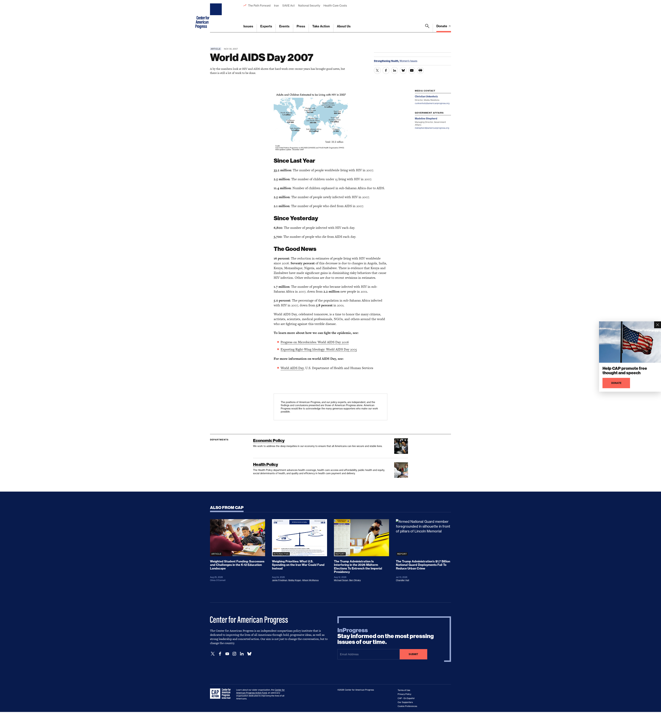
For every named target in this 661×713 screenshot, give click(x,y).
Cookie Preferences (407, 706)
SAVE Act (288, 5)
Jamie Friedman (279, 580)
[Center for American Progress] (216, 16)
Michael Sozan (341, 580)
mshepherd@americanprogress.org (432, 128)
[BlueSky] (249, 653)
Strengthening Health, (387, 61)
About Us (344, 26)
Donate (442, 26)
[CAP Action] (221, 694)
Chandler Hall (402, 580)
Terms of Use (404, 690)
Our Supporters (405, 702)
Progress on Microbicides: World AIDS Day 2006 (315, 342)
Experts (266, 26)
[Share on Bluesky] (403, 70)
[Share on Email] (411, 70)
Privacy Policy (404, 694)
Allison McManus (310, 580)
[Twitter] (213, 653)
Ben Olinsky (355, 580)
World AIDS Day (292, 368)
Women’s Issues (408, 60)
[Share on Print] (420, 70)
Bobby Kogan (294, 580)
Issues (248, 26)
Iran (276, 5)
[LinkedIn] (241, 653)
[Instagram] (234, 653)
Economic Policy (269, 440)
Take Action (321, 26)
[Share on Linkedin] (394, 70)
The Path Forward (259, 5)
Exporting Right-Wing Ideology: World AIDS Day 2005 (319, 349)
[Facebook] (220, 653)
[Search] (427, 28)
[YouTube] (227, 653)
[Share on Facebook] (385, 70)
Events (284, 26)
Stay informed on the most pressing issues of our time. (385, 636)
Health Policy (265, 464)
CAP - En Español (406, 698)
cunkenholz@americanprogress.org (432, 103)
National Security (309, 5)
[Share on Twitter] (377, 70)
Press (301, 26)
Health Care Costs (335, 5)
